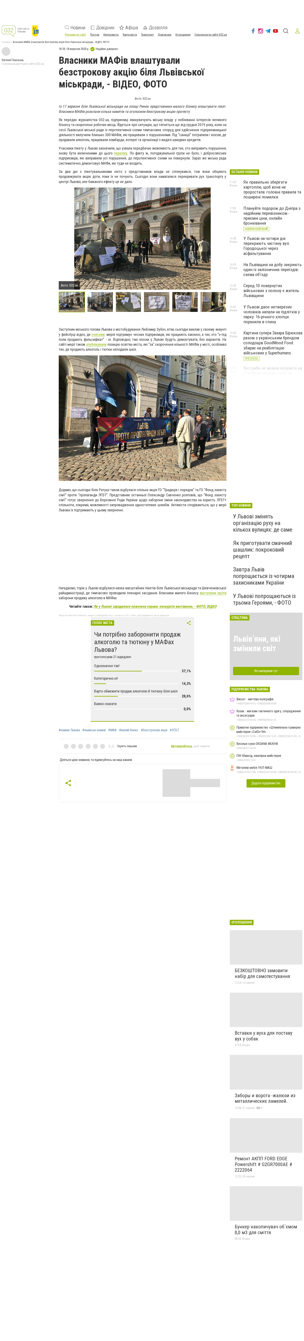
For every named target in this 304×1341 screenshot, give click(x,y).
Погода (94, 34)
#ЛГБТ (174, 730)
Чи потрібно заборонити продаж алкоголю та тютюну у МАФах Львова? (137, 641)
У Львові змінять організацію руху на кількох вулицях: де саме (262, 523)
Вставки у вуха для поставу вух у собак (263, 1036)
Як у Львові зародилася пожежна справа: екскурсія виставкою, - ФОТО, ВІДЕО (155, 606)
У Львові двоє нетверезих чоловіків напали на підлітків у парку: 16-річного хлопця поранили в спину (271, 314)
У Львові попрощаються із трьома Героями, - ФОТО (264, 599)
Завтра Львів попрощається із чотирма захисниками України (263, 576)
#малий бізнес (128, 730)
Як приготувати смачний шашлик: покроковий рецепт (262, 550)
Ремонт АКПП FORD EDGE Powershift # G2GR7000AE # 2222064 (263, 1164)
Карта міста (130, 34)
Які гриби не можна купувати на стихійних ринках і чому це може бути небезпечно (272, 373)
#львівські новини (94, 730)
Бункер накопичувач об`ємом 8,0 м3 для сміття (266, 1229)
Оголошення (182, 34)
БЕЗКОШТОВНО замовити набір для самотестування (262, 973)
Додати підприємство (265, 783)
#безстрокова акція (154, 730)
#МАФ (112, 730)
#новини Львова (69, 730)
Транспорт (147, 34)
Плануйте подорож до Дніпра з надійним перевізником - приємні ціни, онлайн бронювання (271, 216)
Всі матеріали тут (266, 671)
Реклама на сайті (75, 34)
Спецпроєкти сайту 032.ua (211, 34)
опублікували (96, 344)
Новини (78, 28)
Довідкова (164, 34)
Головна (6, 42)
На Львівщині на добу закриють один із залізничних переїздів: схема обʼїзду (272, 269)
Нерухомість (111, 34)
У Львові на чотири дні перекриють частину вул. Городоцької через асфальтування (266, 246)
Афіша (131, 28)
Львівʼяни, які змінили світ (256, 643)
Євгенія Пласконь (13, 60)
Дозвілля (158, 28)
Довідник (105, 28)
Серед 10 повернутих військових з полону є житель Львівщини (271, 290)
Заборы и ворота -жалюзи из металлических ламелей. (265, 1098)
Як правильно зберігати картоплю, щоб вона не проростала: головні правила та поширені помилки (272, 189)
